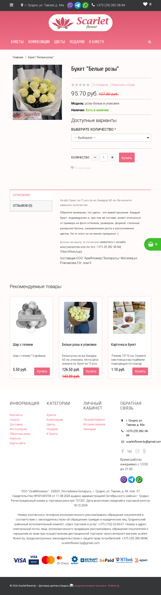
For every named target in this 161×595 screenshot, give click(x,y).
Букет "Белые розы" (41, 57)
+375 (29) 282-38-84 (111, 5)
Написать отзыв (123, 85)
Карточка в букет (123, 344)
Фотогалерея (18, 429)
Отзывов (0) (22, 205)
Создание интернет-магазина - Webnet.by (96, 585)
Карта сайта (18, 443)
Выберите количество (92, 129)
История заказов (94, 424)
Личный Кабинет (94, 419)
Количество (80, 157)
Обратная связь (20, 433)
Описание (21, 195)
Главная (18, 57)
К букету (96, 41)
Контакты (16, 415)
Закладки (89, 429)
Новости (15, 438)
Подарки (77, 41)
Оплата (14, 419)
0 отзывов (100, 85)
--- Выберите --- (85, 138)
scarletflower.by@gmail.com (138, 441)
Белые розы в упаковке (79, 344)
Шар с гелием (23, 344)
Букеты (17, 41)
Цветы (59, 41)
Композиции (38, 41)
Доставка (16, 424)
